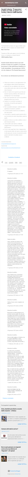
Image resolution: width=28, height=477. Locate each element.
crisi (6, 162)
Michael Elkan (18, 474)
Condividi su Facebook (14, 157)
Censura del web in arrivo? (9, 429)
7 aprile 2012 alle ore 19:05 (14, 382)
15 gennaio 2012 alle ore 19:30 (15, 234)
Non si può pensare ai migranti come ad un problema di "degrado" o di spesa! (11, 449)
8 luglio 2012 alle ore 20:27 (14, 394)
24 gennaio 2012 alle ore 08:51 (15, 330)
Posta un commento (8, 398)
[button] (26, 9)
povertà (11, 162)
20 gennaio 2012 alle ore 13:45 (15, 295)
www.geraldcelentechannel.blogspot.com (8, 143)
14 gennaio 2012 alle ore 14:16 (15, 173)
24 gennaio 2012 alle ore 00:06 (15, 306)
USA (16, 162)
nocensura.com (11, 3)
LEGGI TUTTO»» (22, 424)
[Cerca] (26, 3)
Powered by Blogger (15, 471)
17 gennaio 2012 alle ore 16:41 (15, 267)
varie (20, 162)
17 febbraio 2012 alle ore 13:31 (15, 344)
